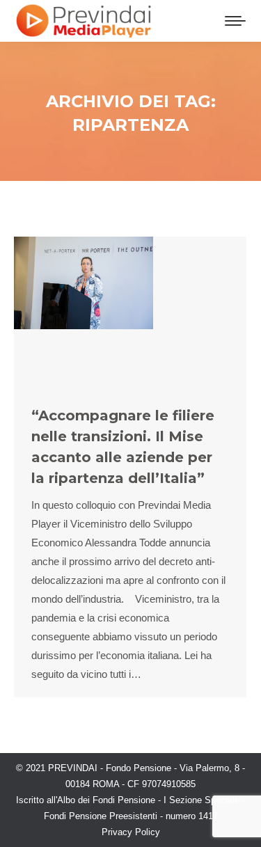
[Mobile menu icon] (235, 21)
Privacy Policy (131, 832)
